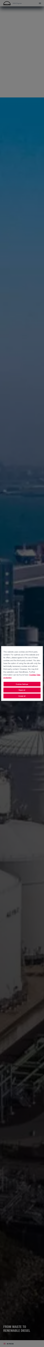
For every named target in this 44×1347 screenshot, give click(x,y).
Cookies (32, 674)
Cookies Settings (22, 684)
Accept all (22, 696)
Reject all (22, 690)
